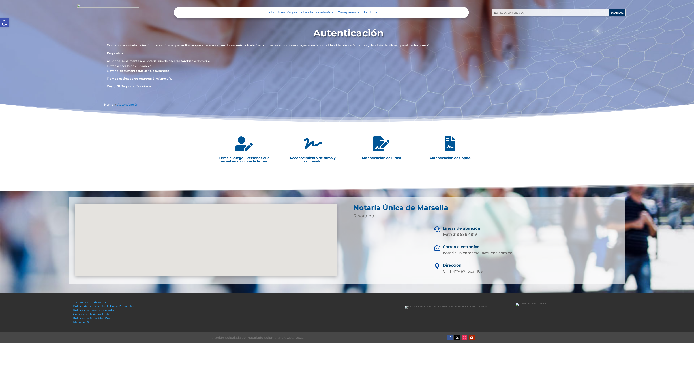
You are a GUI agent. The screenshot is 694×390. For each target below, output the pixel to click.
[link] (4, 22)
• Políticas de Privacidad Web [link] (91, 318)
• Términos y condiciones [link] (89, 302)
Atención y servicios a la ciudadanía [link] (304, 12)
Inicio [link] (269, 12)
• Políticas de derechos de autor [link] (93, 310)
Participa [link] (370, 12)
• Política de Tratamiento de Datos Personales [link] (103, 306)
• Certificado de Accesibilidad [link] (91, 314)
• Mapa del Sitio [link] (82, 322)
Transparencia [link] (348, 12)
